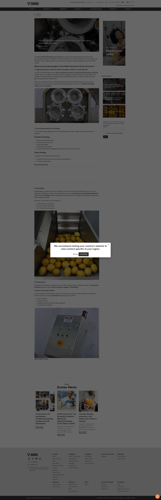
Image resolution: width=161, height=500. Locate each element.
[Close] (108, 244)
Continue (83, 254)
